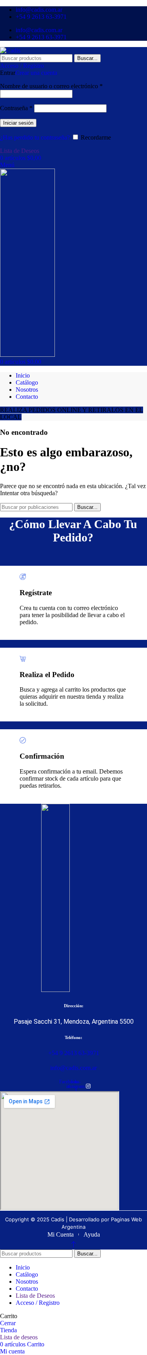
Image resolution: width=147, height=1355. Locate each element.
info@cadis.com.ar (73, 1067)
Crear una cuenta (36, 72)
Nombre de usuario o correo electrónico (51, 86)
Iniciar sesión (18, 123)
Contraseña (16, 108)
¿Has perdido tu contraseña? (35, 137)
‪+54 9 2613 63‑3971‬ (73, 1053)
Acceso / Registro (38, 1302)
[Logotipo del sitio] (10, 50)
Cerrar (8, 1323)
